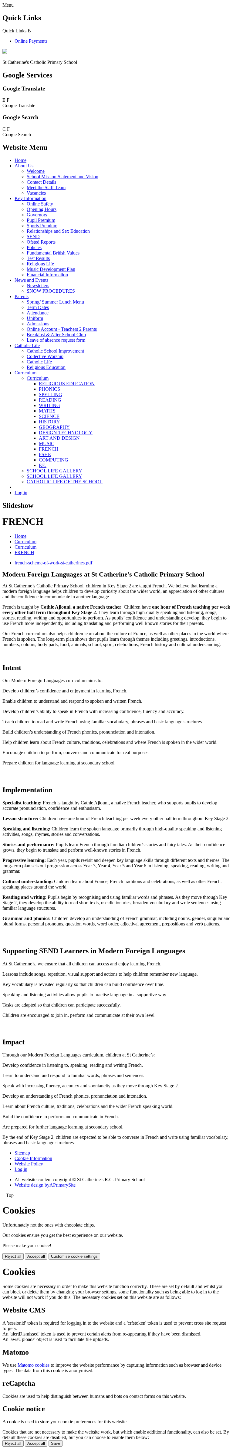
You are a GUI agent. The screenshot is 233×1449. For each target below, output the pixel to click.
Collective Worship (45, 356)
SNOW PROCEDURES (51, 291)
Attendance (38, 312)
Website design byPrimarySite (45, 1185)
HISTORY (49, 421)
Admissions (38, 323)
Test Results (38, 258)
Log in (21, 492)
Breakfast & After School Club (56, 334)
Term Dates (38, 307)
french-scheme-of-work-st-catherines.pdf (53, 562)
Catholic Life (27, 345)
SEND (33, 236)
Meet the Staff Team (46, 187)
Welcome (36, 171)
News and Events (31, 280)
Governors (37, 214)
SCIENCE (49, 416)
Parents (22, 296)
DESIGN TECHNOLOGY (66, 432)
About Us (24, 165)
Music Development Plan (51, 269)
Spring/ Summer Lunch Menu (55, 301)
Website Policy (29, 1163)
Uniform (35, 318)
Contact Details (41, 182)
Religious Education (46, 367)
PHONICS (49, 389)
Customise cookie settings (74, 1256)
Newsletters (38, 285)
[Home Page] (4, 51)
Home (20, 160)
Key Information (30, 198)
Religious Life (40, 263)
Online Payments (31, 41)
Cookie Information (33, 1158)
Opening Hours (41, 209)
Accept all (36, 1256)
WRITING (49, 405)
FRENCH (49, 449)
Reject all (13, 1256)
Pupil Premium (41, 220)
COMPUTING (53, 459)
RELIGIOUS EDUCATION (67, 383)
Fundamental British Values (53, 252)
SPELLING (50, 394)
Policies (34, 247)
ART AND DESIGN (59, 438)
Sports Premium (42, 225)
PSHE (45, 454)
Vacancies (36, 193)
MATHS (47, 410)
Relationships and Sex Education (58, 231)
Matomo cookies (33, 1365)
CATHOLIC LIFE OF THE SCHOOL (65, 481)
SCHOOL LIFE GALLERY (54, 470)
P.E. (42, 465)
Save (55, 1443)
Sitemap (22, 1152)
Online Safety (40, 203)
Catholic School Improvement (55, 350)
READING (50, 399)
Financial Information (47, 274)
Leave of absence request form (56, 340)
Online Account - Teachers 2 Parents (62, 329)
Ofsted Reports (41, 242)
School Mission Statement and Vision (62, 176)
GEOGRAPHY (54, 427)
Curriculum (25, 372)
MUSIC (46, 443)
